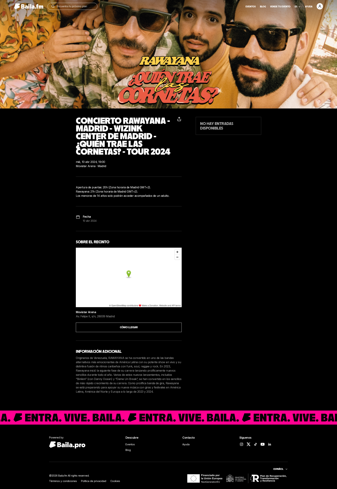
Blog (128, 449)
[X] (248, 444)
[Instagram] (241, 444)
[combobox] (75, 6)
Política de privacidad (93, 481)
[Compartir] (179, 119)
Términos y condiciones (63, 481)
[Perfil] (320, 6)
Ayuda (186, 444)
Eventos (130, 444)
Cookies (115, 481)
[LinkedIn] (269, 444)
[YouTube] (262, 444)
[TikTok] (255, 444)
